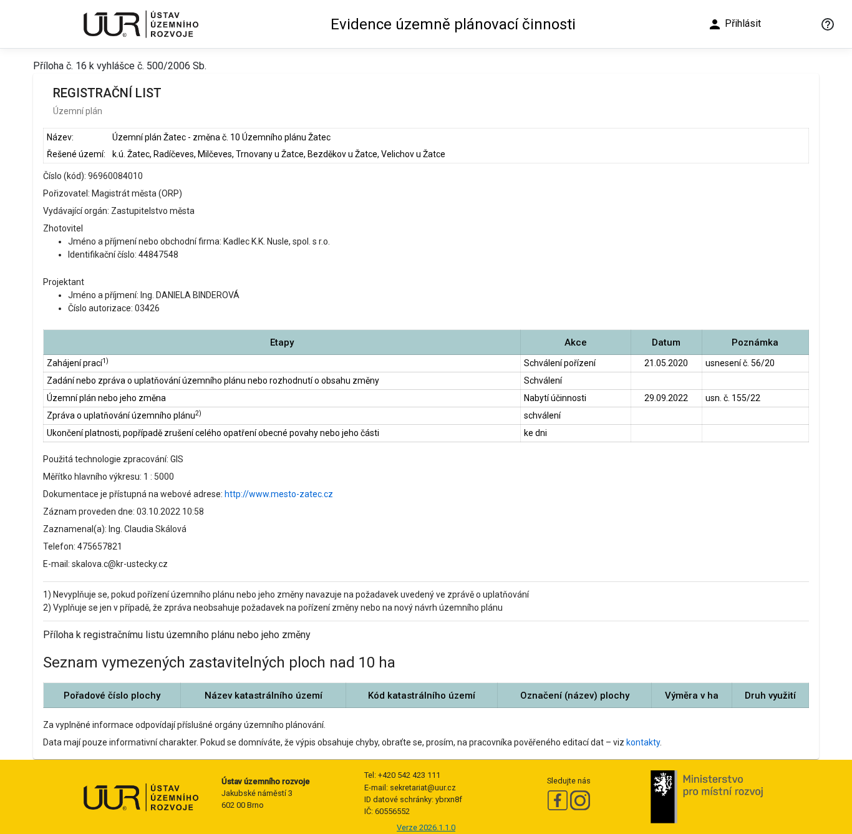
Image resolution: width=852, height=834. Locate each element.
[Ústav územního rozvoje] (140, 24)
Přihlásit (734, 24)
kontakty (643, 742)
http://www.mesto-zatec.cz (279, 494)
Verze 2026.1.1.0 (426, 827)
